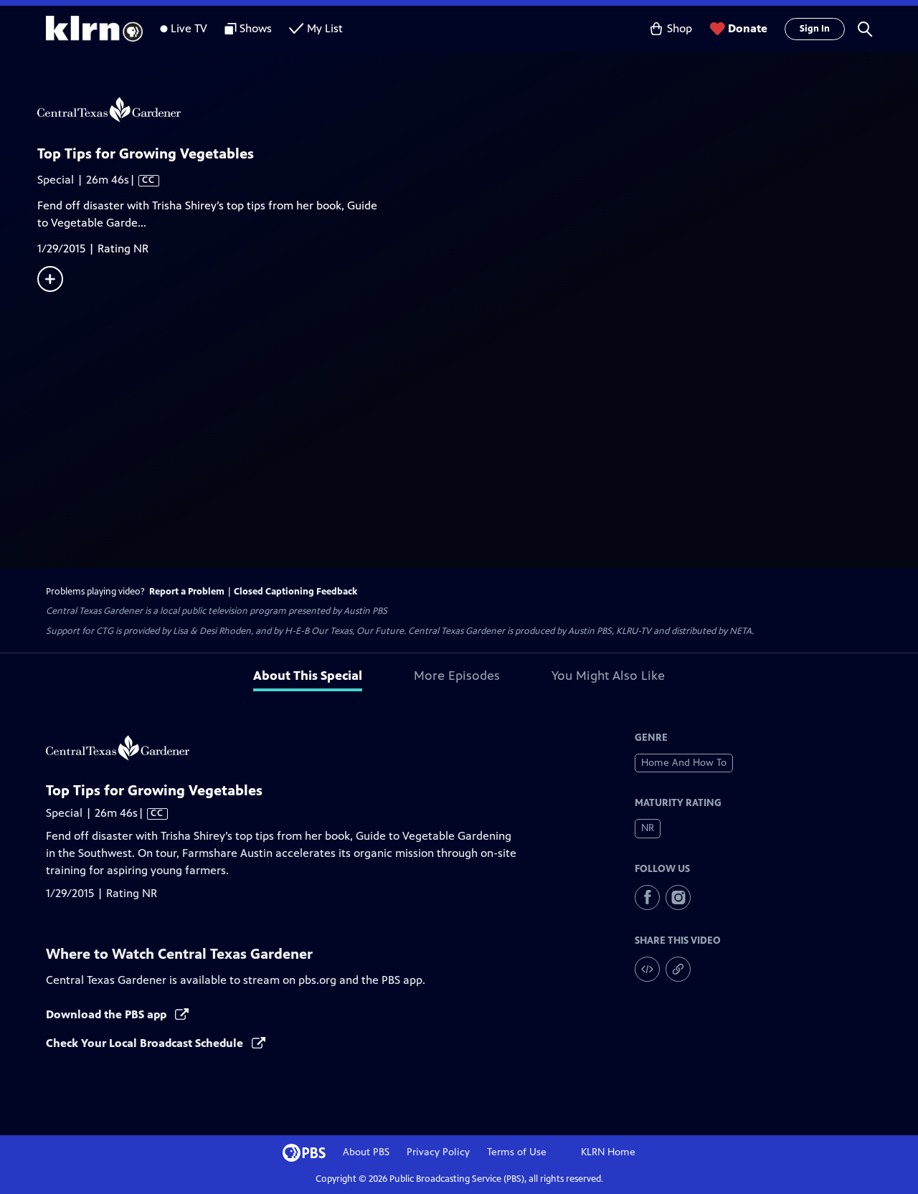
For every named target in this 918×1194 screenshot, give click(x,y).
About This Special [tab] (307, 675)
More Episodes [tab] (457, 675)
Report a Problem (186, 591)
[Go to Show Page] (477, 110)
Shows (256, 28)
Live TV (189, 28)
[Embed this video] (647, 969)
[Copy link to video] (678, 969)
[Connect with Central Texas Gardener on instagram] (678, 897)
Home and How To (684, 763)
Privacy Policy (438, 1152)
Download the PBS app (107, 1014)
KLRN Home (608, 1152)
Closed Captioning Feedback (295, 591)
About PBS (366, 1152)
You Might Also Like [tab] (608, 675)
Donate (747, 28)
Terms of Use (516, 1152)
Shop (679, 28)
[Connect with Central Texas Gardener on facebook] (647, 897)
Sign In (815, 28)
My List (325, 28)
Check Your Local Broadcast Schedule (146, 1043)
